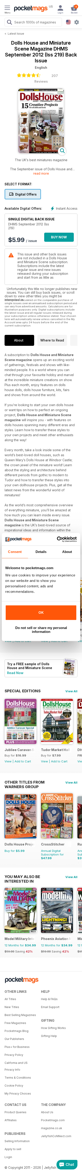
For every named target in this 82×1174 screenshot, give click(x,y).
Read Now (15, 673)
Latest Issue (16, 33)
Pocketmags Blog (16, 1031)
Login (8, 1157)
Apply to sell (13, 1149)
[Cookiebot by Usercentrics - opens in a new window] (58, 539)
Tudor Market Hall (55, 750)
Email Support (50, 1007)
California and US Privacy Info (16, 1066)
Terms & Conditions (18, 1077)
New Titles (12, 1007)
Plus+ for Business (17, 1047)
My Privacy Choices (18, 1093)
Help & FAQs (49, 999)
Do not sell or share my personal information (41, 630)
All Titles (10, 999)
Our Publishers (14, 1039)
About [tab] (67, 552)
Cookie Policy (14, 1085)
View (8, 761)
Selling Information (17, 1141)
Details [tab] (41, 552)
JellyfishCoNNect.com (56, 1136)
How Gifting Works (53, 1028)
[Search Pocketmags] (9, 23)
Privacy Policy (14, 1055)
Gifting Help (49, 1036)
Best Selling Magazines (20, 1015)
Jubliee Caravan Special (20, 750)
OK (41, 612)
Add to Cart (23, 761)
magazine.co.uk (51, 1128)
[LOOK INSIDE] (41, 152)
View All (71, 691)
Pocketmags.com (53, 1120)
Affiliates (11, 1120)
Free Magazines (15, 1023)
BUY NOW (59, 237)
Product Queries (15, 1112)
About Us (47, 1112)
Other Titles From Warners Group (25, 782)
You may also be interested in (22, 876)
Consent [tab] (15, 552)
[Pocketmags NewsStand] (30, 9)
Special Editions (23, 691)
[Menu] (7, 8)
